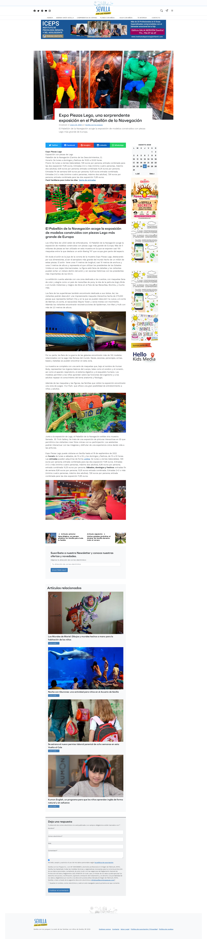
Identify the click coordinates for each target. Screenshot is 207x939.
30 (156, 166)
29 (152, 166)
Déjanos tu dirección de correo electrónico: (68, 560)
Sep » (152, 173)
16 (156, 159)
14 (148, 159)
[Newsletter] (167, 11)
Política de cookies (166, 929)
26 (141, 166)
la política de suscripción (104, 862)
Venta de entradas (87, 180)
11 (137, 159)
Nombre (51, 828)
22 (152, 162)
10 (134, 159)
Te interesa (142, 18)
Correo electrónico (55, 836)
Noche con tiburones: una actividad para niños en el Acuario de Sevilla (83, 692)
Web (49, 843)
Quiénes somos (105, 929)
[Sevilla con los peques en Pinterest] (42, 11)
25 (137, 166)
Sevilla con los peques (94, 125)
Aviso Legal (125, 929)
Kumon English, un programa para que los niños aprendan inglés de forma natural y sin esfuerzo (85, 801)
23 (156, 162)
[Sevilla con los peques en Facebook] (35, 11)
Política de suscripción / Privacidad (144, 929)
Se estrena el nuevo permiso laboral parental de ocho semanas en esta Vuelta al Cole (83, 746)
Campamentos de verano (87, 18)
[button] (161, 11)
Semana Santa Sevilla (65, 18)
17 (134, 162)
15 (152, 159)
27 (145, 166)
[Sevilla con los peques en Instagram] (50, 11)
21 (148, 162)
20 (145, 162)
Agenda (50, 18)
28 (148, 166)
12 (141, 159)
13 (145, 159)
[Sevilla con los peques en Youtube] (46, 11)
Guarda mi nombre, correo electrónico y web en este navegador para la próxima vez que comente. (85, 883)
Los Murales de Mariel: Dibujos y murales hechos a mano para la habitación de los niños (80, 638)
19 (141, 162)
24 (134, 166)
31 (134, 170)
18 (137, 162)
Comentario (52, 850)
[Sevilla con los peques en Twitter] (38, 11)
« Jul (137, 173)
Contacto (156, 18)
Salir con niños (126, 18)
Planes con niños (107, 18)
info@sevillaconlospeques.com (102, 880)
